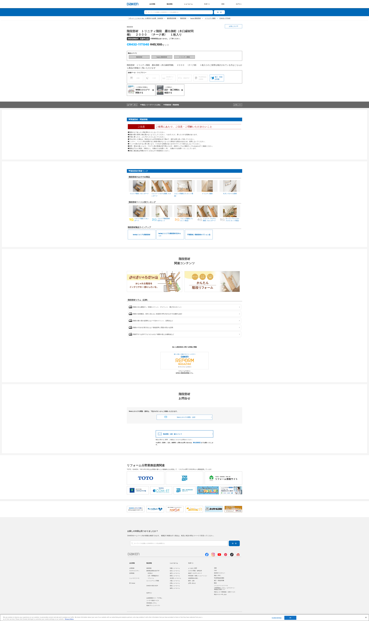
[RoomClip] (238, 556)
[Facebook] (207, 556)
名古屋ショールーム (175, 578)
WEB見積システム (151, 603)
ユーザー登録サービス (152, 600)
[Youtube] (219, 556)
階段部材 (139, 57)
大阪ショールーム (175, 580)
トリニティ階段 (184, 57)
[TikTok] (232, 556)
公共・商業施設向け (153, 575)
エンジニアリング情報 (152, 580)
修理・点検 (191, 580)
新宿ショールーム (175, 575)
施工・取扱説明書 (219, 580)
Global (133, 583)
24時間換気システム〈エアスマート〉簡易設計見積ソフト (225, 588)
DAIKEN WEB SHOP (152, 585)
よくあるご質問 (192, 568)
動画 (215, 583)
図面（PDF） (217, 575)
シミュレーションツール (221, 585)
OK (290, 618)
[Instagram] (213, 556)
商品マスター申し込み (220, 594)
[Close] (366, 617)
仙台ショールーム (175, 570)
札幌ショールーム (175, 568)
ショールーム (174, 563)
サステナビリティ (134, 570)
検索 (219, 12)
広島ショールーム (175, 583)
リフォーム (151, 578)
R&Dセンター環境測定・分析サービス (224, 592)
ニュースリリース (134, 578)
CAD (215, 570)
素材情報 (148, 568)
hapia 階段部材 (162, 57)
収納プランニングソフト (153, 605)
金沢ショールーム (175, 573)
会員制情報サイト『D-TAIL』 (154, 598)
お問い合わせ (192, 583)
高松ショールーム (175, 585)
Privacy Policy (69, 619)
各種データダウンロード (195, 573)
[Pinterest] (225, 556)
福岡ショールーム (175, 588)
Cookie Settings (276, 618)
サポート (191, 563)
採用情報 (131, 573)
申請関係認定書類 (219, 578)
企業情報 (131, 568)
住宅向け (150, 573)
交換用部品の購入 (193, 578)
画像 (215, 568)
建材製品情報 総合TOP (152, 570)
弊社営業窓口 (197, 442)
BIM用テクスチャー (219, 573)
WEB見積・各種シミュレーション (197, 575)
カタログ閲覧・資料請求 (195, 570)
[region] (184, 617)
